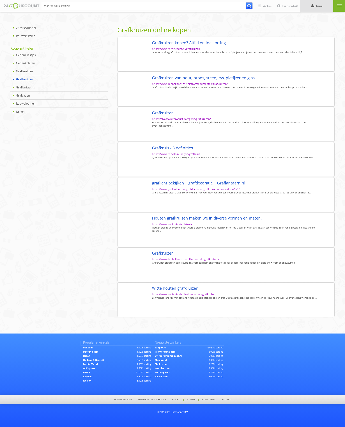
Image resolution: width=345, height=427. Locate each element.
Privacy (176, 399)
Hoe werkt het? (123, 399)
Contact (226, 399)
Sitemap (191, 399)
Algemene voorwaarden (152, 399)
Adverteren (208, 399)
